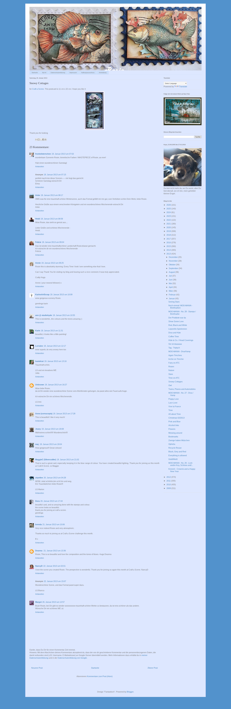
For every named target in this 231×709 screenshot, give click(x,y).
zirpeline (39, 478)
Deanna (39, 551)
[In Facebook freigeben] (43, 139)
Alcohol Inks (173, 425)
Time (170, 410)
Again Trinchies (175, 355)
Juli (170, 276)
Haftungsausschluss (87, 72)
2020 (169, 227)
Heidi (37, 219)
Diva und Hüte (174, 333)
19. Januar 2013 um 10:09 (61, 295)
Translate (183, 87)
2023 (169, 216)
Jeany (38, 429)
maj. (37, 444)
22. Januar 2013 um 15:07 (55, 581)
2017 (169, 239)
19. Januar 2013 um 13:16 (55, 361)
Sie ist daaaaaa (175, 344)
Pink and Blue (174, 422)
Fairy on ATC (174, 363)
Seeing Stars (174, 302)
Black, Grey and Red (177, 452)
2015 (169, 246)
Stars (170, 374)
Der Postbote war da (177, 318)
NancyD (39, 566)
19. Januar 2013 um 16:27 (56, 385)
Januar (172, 298)
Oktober (172, 265)
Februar (172, 295)
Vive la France (174, 406)
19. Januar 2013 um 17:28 (64, 414)
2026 (169, 205)
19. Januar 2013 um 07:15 (55, 175)
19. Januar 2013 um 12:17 (55, 346)
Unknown (39, 385)
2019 (169, 231)
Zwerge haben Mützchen (179, 440)
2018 (169, 235)
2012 (169, 477)
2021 (169, 224)
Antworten (39, 167)
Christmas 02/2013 (176, 418)
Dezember (173, 257)
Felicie (38, 242)
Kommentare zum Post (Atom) (99, 676)
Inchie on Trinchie (176, 359)
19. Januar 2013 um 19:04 (51, 444)
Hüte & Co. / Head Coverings (180, 340)
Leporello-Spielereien (177, 329)
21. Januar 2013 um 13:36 (55, 551)
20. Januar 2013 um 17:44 (51, 501)
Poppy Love (173, 399)
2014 (169, 250)
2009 (169, 488)
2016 (169, 243)
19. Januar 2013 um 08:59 (52, 219)
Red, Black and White (177, 325)
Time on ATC (174, 378)
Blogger (130, 692)
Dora (37, 501)
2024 (169, 212)
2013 (169, 254)
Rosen (171, 367)
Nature (171, 370)
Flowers (171, 429)
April (171, 287)
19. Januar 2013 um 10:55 (64, 315)
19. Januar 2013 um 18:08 (53, 429)
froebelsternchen (43, 154)
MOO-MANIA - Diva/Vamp (179, 351)
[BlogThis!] (38, 139)
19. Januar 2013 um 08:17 (52, 195)
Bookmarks (173, 437)
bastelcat (39, 361)
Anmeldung (102, 72)
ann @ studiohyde (43, 315)
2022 (169, 220)
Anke (37, 195)
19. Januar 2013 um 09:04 (53, 242)
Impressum (73, 72)
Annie (38, 263)
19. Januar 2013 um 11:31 (52, 331)
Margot (38, 602)
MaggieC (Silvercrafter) (45, 460)
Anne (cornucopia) (43, 414)
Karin (37, 331)
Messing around (175, 433)
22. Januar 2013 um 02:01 (54, 566)
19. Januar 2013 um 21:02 (68, 460)
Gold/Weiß (173, 459)
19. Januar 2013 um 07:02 (63, 154)
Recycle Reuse (175, 448)
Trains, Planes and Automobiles (182, 389)
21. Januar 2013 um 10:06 (53, 524)
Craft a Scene (38, 89)
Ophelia (171, 444)
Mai (170, 283)
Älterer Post (153, 668)
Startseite (35, 72)
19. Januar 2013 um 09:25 (52, 263)
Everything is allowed (177, 455)
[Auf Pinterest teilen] (45, 139)
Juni (171, 280)
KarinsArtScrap (42, 295)
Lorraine (39, 346)
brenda (38, 524)
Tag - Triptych (174, 348)
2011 (169, 481)
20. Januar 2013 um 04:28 (55, 478)
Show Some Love (176, 321)
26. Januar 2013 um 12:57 (53, 602)
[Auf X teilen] (41, 139)
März (171, 291)
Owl (170, 385)
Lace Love (172, 403)
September (174, 268)
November (173, 261)
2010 (169, 485)
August (172, 272)
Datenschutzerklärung (58, 72)
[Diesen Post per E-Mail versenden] (36, 139)
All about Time (174, 414)
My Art (44, 72)
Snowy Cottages (175, 382)
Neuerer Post (37, 668)
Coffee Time (173, 336)
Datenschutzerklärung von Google (72, 658)
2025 (169, 209)
